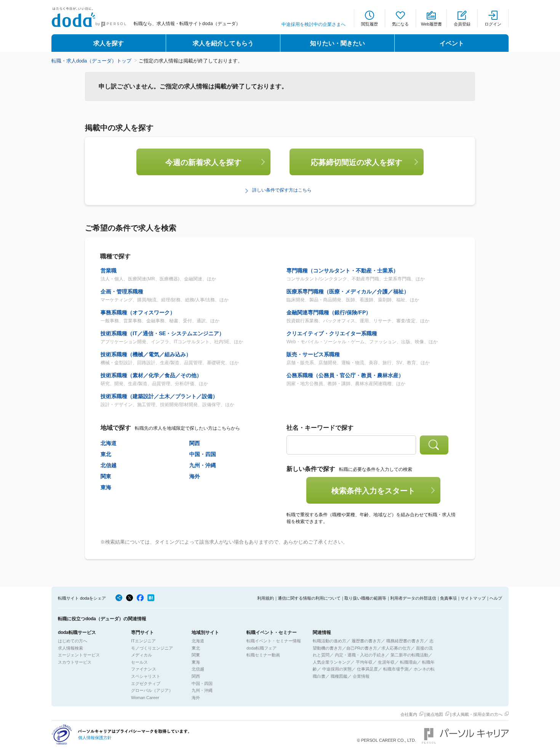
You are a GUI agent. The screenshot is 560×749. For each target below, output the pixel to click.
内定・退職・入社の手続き (360, 655)
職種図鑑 (339, 676)
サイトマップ (473, 598)
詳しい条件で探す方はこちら (282, 190)
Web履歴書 (431, 24)
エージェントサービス (79, 655)
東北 (106, 454)
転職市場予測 (395, 669)
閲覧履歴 (369, 24)
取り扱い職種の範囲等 (365, 598)
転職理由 (408, 662)
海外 (194, 476)
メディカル (141, 655)
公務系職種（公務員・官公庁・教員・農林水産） (345, 375)
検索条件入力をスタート (373, 491)
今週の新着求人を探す (203, 162)
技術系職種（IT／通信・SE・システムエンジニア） (162, 333)
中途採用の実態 (337, 669)
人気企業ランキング (331, 662)
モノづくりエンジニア (152, 648)
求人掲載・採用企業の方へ (477, 714)
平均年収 (364, 662)
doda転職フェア (261, 648)
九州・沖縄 (202, 465)
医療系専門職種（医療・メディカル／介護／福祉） (347, 291)
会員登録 (462, 24)
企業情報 (361, 676)
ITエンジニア (143, 641)
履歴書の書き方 (366, 641)
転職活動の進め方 (329, 641)
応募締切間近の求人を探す (356, 162)
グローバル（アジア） (152, 690)
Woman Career (145, 697)
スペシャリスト (145, 676)
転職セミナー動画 (263, 655)
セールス (139, 662)
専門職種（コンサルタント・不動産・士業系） (342, 270)
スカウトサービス (74, 662)
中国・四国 (202, 454)
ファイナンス (143, 669)
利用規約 (265, 598)
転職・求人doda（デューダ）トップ (91, 61)
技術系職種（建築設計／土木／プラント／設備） (159, 396)
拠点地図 (434, 714)
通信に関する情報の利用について (309, 598)
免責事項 (448, 598)
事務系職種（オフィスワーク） (138, 312)
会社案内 (408, 714)
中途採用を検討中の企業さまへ (314, 24)
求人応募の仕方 (396, 648)
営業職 (109, 270)
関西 (194, 443)
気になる (400, 24)
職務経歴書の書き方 (405, 641)
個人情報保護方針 (95, 737)
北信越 (109, 465)
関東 (106, 476)
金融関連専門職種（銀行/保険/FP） (328, 312)
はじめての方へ (72, 641)
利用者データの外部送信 (413, 598)
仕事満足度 (367, 669)
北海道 (109, 443)
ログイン (493, 24)
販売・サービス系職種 (313, 354)
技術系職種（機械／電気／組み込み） (146, 354)
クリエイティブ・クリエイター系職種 (331, 333)
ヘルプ (496, 598)
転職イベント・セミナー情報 (273, 641)
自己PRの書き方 (361, 648)
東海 (106, 487)
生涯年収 (386, 662)
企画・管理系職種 (122, 291)
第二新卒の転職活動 (409, 655)
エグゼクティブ (145, 683)
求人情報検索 (70, 648)
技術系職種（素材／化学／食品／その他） (151, 375)
